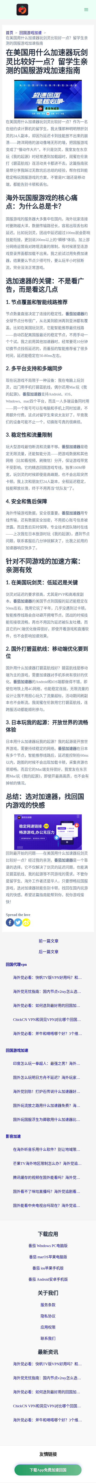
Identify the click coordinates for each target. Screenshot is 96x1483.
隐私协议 (48, 1316)
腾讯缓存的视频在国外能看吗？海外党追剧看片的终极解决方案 (48, 1178)
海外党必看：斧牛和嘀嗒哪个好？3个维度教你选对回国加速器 (48, 1034)
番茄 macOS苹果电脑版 (48, 1257)
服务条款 (48, 1305)
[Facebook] (10, 922)
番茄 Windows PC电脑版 (48, 1246)
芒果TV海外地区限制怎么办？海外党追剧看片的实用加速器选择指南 (48, 1164)
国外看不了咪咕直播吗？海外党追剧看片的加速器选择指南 (48, 1192)
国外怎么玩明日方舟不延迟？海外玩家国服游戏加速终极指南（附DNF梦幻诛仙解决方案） (48, 1078)
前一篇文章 (48, 941)
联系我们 (48, 1338)
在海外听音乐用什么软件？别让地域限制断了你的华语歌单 (48, 1149)
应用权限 (48, 1327)
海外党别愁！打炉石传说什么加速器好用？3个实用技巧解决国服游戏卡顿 (48, 1092)
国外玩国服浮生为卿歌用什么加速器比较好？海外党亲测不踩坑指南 (48, 1120)
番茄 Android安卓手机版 (48, 1279)
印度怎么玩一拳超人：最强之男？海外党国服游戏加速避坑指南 (48, 1064)
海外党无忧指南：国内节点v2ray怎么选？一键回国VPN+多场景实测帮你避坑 (48, 992)
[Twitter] (18, 922)
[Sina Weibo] (26, 922)
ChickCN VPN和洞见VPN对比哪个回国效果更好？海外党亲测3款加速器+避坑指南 (48, 1020)
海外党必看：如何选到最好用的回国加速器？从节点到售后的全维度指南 (48, 1006)
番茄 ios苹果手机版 (48, 1268)
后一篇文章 (48, 952)
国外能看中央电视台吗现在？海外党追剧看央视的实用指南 (48, 1206)
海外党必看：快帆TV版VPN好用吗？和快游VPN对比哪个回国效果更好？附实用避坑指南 (48, 978)
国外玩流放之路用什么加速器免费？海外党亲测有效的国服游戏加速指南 (48, 1106)
